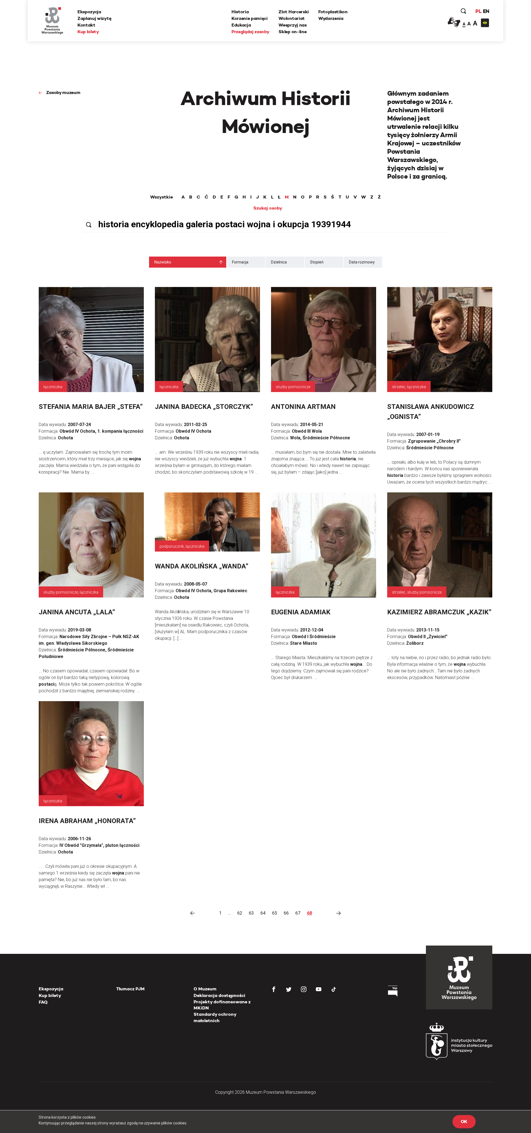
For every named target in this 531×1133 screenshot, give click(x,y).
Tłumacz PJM (130, 989)
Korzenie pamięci (249, 18)
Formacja (240, 262)
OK (464, 1121)
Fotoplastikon (333, 12)
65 (274, 913)
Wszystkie (161, 197)
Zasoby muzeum (63, 92)
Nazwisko (162, 262)
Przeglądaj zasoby (250, 32)
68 (309, 913)
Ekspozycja (89, 12)
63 (251, 913)
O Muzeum (205, 989)
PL (478, 11)
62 (239, 913)
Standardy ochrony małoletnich (215, 1017)
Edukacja (241, 25)
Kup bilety (88, 32)
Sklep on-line (292, 32)
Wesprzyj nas (292, 25)
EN (486, 11)
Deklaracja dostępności (219, 995)
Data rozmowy (362, 262)
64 (263, 913)
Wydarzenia (330, 18)
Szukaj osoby (267, 208)
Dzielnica (279, 262)
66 (286, 913)
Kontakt (86, 25)
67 (297, 913)
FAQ (43, 1002)
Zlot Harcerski (293, 12)
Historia (240, 12)
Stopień (317, 262)
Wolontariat (291, 18)
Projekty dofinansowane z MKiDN (222, 1005)
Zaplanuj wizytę (94, 18)
